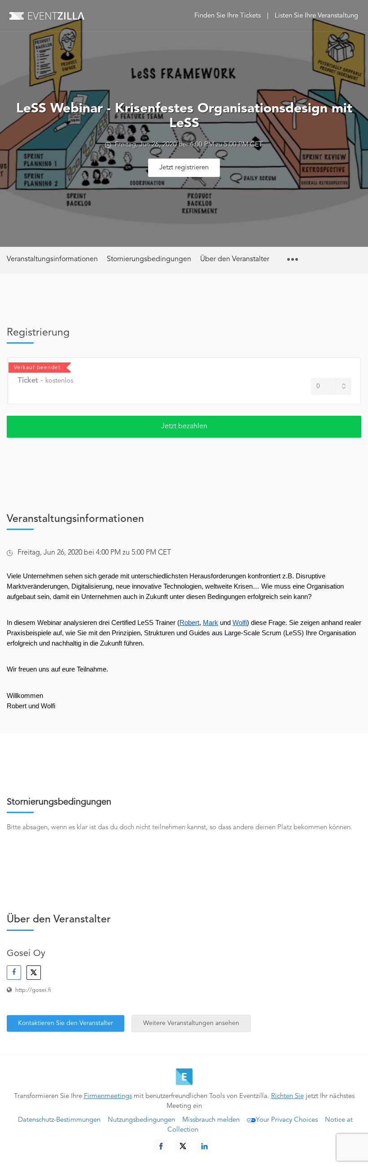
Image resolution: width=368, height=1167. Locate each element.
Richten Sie (287, 1096)
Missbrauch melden (211, 1120)
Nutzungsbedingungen (141, 1120)
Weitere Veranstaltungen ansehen (191, 1023)
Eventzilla (46, 15)
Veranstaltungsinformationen (52, 259)
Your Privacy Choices (287, 1120)
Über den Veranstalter (234, 259)
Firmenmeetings (108, 1096)
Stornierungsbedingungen (149, 259)
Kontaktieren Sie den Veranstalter (65, 1023)
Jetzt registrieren (184, 167)
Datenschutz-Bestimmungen (59, 1120)
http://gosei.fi (33, 990)
